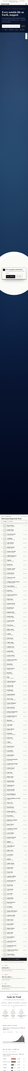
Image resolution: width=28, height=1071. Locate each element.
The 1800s (22, 29)
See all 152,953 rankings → (14, 959)
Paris (6, 29)
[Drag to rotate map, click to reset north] (26, 38)
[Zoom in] (26, 34)
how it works (22, 961)
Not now (19, 276)
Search (23, 26)
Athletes (11, 29)
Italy (16, 29)
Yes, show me (10, 276)
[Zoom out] (26, 36)
